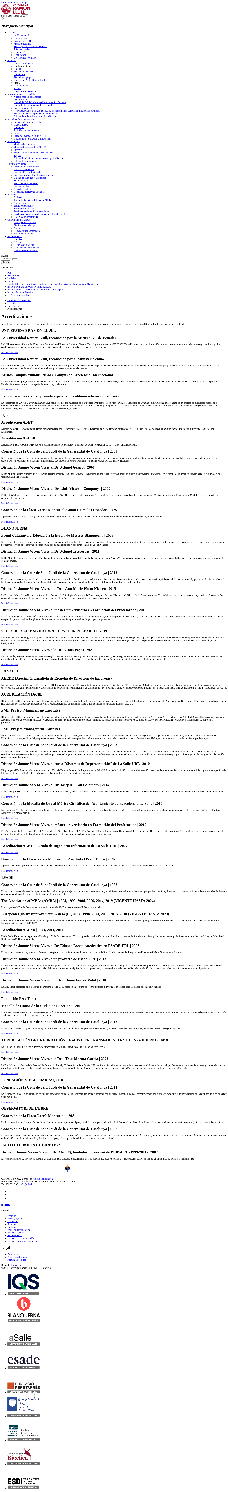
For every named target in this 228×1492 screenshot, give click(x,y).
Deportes (11, 1227)
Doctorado (19, 127)
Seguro (17, 155)
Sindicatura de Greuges (25, 225)
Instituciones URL (23, 41)
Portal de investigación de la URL (30, 136)
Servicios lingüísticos (24, 208)
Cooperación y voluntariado (27, 172)
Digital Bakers (18, 1265)
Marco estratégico (22, 43)
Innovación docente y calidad (21, 94)
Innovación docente (23, 108)
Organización (20, 38)
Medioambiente (21, 180)
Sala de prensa (14, 236)
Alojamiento (20, 203)
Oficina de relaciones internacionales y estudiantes (38, 158)
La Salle (11, 278)
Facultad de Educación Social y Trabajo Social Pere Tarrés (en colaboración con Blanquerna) (52, 284)
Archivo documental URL (26, 217)
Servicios (11, 194)
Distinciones (20, 55)
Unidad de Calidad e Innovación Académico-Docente (40, 102)
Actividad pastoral (22, 189)
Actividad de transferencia (26, 130)
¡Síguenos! (5, 1204)
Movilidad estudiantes (24, 144)
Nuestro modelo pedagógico (27, 96)
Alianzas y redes (22, 49)
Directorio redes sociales (26, 250)
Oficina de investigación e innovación (32, 138)
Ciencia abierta (21, 124)
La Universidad (21, 35)
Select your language (11, 15)
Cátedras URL (21, 133)
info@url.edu (26, 1184)
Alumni (17, 228)
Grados (17, 69)
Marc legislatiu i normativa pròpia (30, 46)
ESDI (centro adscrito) (18, 295)
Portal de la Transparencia (26, 166)
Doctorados (19, 74)
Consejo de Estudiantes (25, 222)
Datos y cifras (20, 52)
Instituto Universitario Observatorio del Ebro (29, 286)
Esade (10, 281)
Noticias (18, 239)
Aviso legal (12, 1254)
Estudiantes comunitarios (26, 161)
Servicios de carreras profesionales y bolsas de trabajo (40, 214)
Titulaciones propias (23, 77)
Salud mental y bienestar (26, 183)
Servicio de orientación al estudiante (31, 211)
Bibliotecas (19, 197)
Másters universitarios (24, 71)
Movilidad (12, 1221)
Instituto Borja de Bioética (20, 292)
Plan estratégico (21, 99)
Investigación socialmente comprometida (33, 175)
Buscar (4, 255)
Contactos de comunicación (27, 247)
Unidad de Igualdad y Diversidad (30, 177)
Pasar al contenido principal (14, 2)
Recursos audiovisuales (25, 244)
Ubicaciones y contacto (25, 57)
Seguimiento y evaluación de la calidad (33, 105)
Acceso (17, 88)
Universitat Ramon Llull (19, 300)
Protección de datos (17, 1257)
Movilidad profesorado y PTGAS (30, 147)
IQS (9, 272)
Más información (9, 352)
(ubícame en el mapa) (43, 1178)
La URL (11, 32)
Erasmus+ (18, 150)
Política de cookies (16, 1259)
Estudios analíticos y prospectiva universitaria (36, 113)
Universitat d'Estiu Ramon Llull (29, 80)
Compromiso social (16, 163)
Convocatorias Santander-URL (29, 231)
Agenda (17, 242)
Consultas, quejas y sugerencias (29, 191)
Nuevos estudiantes (23, 63)
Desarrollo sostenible (24, 169)
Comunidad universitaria (19, 219)
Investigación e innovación (20, 119)
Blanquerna (13, 275)
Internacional (13, 141)
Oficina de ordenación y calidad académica (35, 116)
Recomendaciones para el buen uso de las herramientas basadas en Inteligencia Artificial (57, 110)
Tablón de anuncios (23, 233)
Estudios (11, 60)
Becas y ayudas (21, 85)
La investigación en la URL (27, 122)
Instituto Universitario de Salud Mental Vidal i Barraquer (35, 289)
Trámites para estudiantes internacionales (33, 152)
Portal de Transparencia (18, 1229)
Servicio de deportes (24, 205)
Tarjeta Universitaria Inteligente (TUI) (32, 200)
